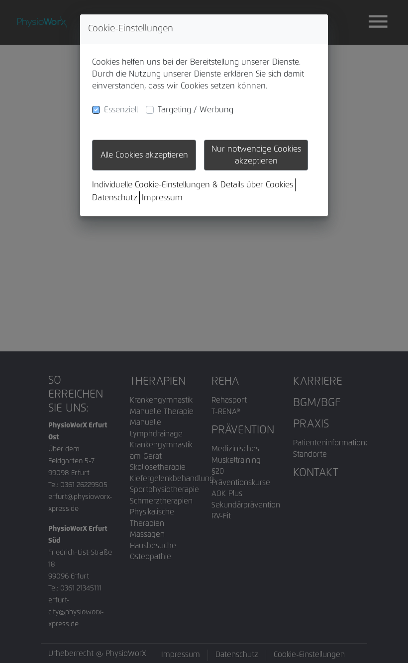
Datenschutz (114, 198)
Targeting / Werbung (195, 110)
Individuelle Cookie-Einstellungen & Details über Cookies (192, 185)
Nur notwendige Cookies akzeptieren (256, 155)
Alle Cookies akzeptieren (144, 155)
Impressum (162, 198)
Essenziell (121, 110)
